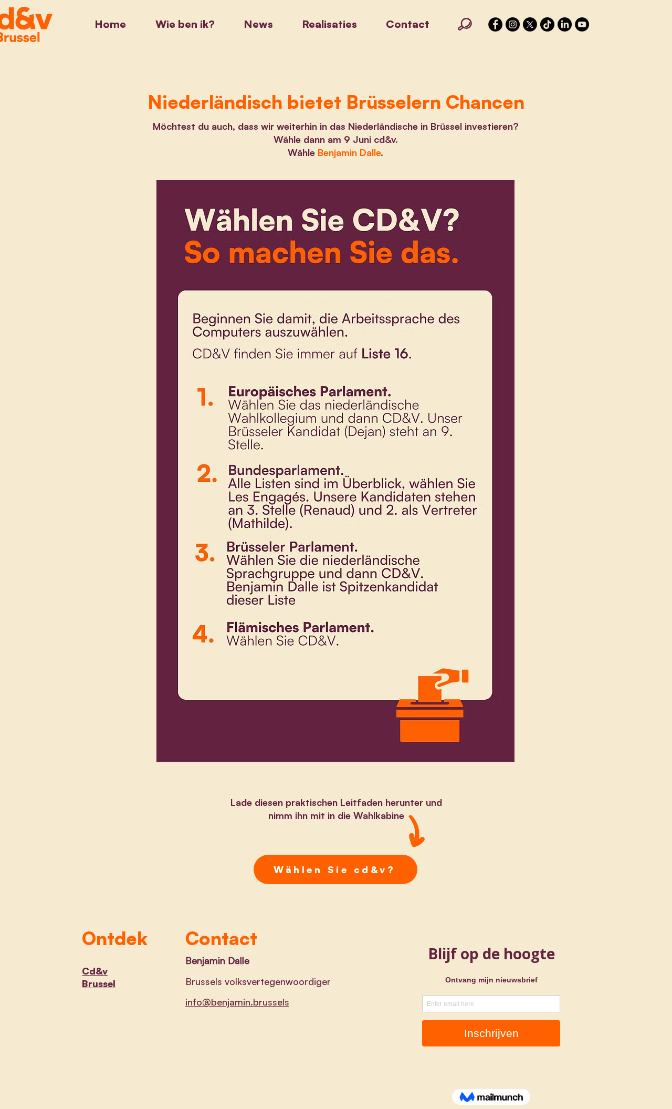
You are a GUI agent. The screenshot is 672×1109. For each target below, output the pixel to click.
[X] (530, 24)
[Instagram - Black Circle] (513, 24)
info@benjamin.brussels (237, 1002)
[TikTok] (547, 24)
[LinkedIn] (565, 24)
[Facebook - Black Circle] (495, 24)
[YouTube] (582, 24)
